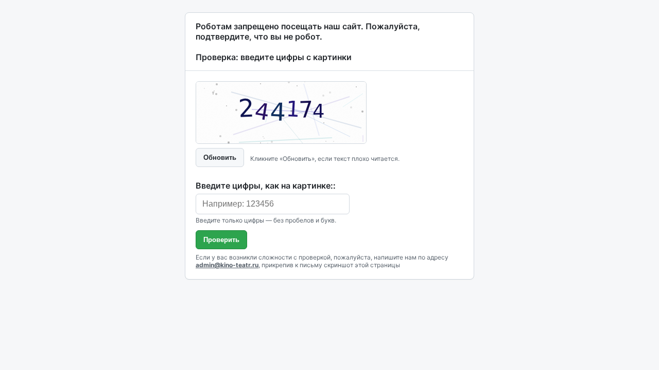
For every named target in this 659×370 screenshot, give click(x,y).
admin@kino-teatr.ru (227, 265)
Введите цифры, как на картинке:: (266, 185)
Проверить (221, 240)
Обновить (219, 157)
